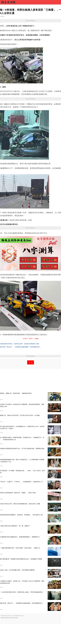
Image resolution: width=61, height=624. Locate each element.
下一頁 (30, 362)
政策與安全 (7, 617)
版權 (16, 617)
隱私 (14, 617)
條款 (12, 617)
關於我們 (3, 617)
